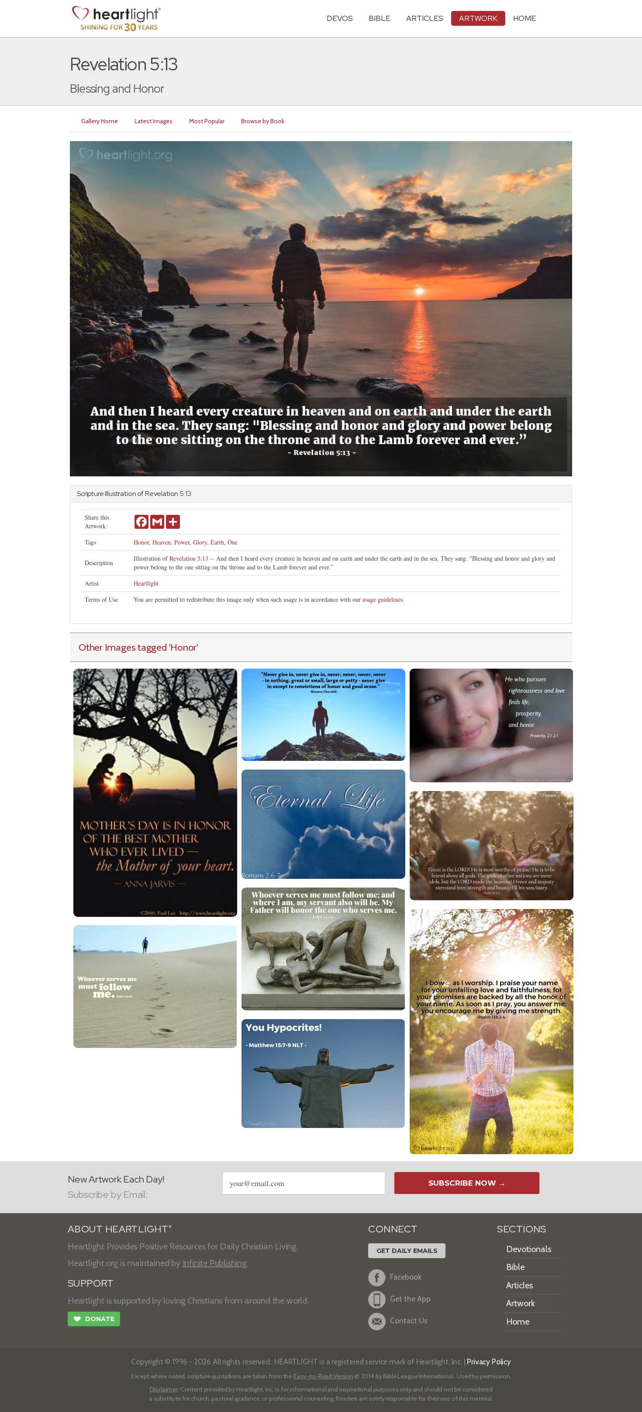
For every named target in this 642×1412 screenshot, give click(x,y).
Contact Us (409, 1320)
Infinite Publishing (215, 1263)
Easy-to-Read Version (323, 1376)
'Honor (183, 647)
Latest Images (154, 121)
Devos (340, 18)
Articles (424, 18)
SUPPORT (91, 1283)
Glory (200, 542)
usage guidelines (382, 599)
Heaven (161, 542)
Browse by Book (262, 121)
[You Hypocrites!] (323, 1073)
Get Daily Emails (407, 1251)
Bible (379, 18)
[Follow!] (155, 986)
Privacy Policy (489, 1361)
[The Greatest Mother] (155, 792)
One (233, 542)
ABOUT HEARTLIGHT (120, 1229)
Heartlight (146, 583)
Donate (93, 1319)
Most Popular (206, 121)
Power (182, 542)
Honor (141, 542)
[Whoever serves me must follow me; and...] (323, 948)
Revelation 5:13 (188, 558)
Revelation (161, 493)
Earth (217, 542)
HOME (524, 18)
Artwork (478, 18)
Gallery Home (99, 121)
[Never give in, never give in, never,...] (323, 714)
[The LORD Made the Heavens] (491, 844)
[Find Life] (491, 724)
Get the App (410, 1298)
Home (517, 1321)
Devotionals (528, 1249)
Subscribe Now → (467, 1183)
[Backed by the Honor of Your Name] (491, 1031)
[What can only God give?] (323, 823)
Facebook (405, 1276)
